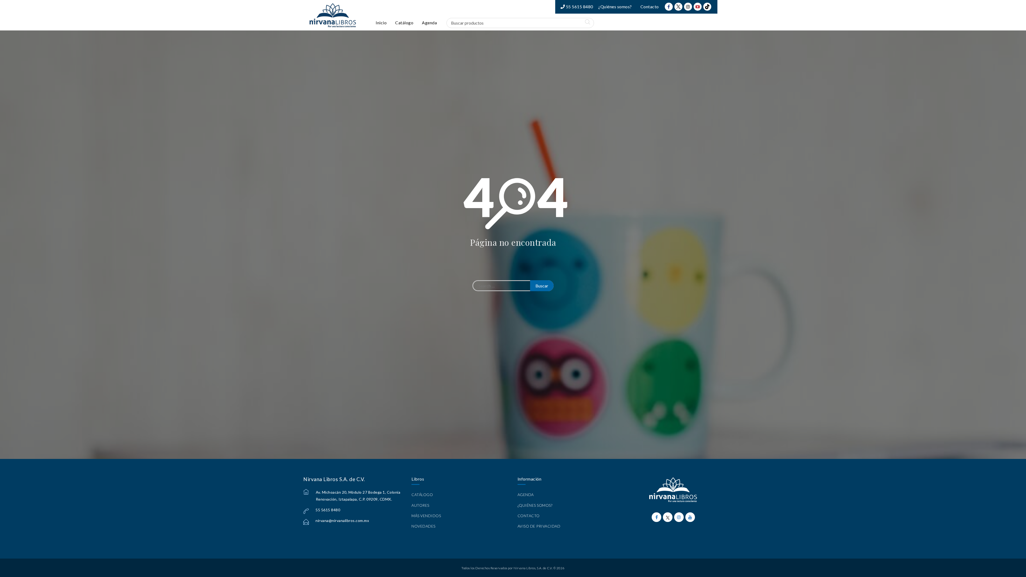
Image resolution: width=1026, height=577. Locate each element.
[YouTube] (698, 7)
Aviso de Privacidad (539, 526)
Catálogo (404, 22)
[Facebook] (669, 7)
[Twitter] (678, 7)
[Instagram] (688, 7)
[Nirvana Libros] (333, 15)
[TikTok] (707, 7)
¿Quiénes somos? (615, 6)
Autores (420, 505)
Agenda (429, 22)
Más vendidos (426, 515)
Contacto (649, 6)
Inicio (381, 22)
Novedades (423, 526)
